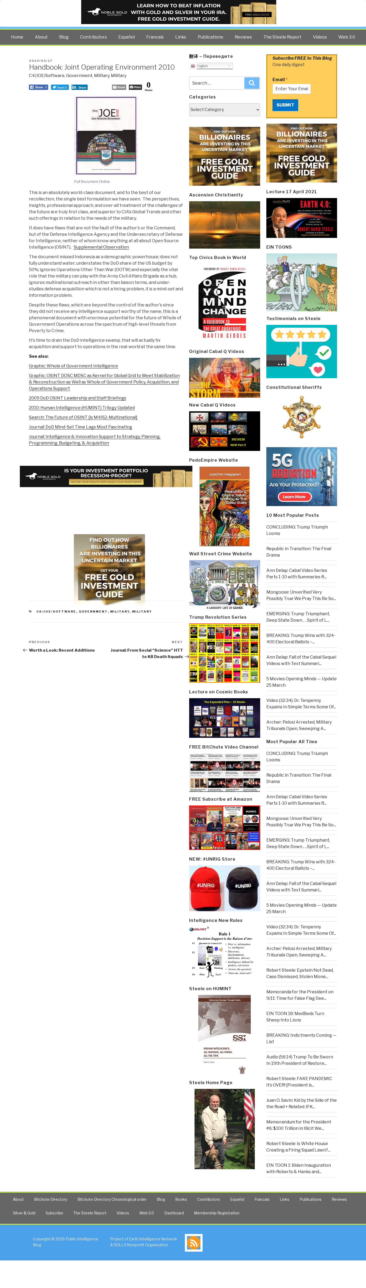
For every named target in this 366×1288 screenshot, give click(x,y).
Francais (155, 37)
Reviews (243, 37)
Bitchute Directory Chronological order (112, 1199)
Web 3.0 (346, 37)
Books (181, 1199)
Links (180, 37)
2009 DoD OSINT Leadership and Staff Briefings (77, 398)
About (41, 37)
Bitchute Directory (50, 1199)
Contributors (93, 37)
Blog (64, 37)
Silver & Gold (24, 1213)
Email (279, 79)
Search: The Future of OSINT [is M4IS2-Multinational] (83, 417)
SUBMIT (285, 105)
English (201, 66)
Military (101, 75)
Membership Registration (217, 1213)
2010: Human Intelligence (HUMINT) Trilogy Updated (82, 407)
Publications (210, 37)
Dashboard (174, 1213)
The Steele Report (282, 37)
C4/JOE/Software (47, 75)
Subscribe (54, 1213)
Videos (320, 37)
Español (126, 37)
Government (79, 75)
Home (17, 37)
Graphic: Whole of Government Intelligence (73, 365)
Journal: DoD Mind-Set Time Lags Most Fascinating (80, 427)
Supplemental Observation (101, 247)
